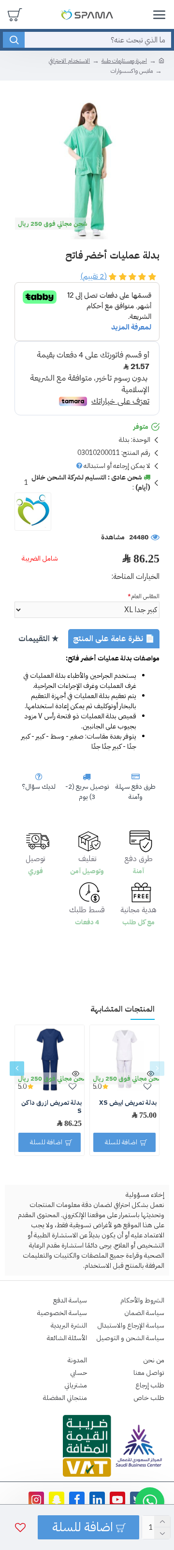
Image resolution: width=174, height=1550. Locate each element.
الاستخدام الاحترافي (69, 60)
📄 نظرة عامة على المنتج (114, 639)
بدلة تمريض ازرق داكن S (51, 1107)
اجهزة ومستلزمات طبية (124, 60)
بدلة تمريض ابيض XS (128, 1103)
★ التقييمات (38, 639)
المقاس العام (145, 596)
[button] (157, 1068)
